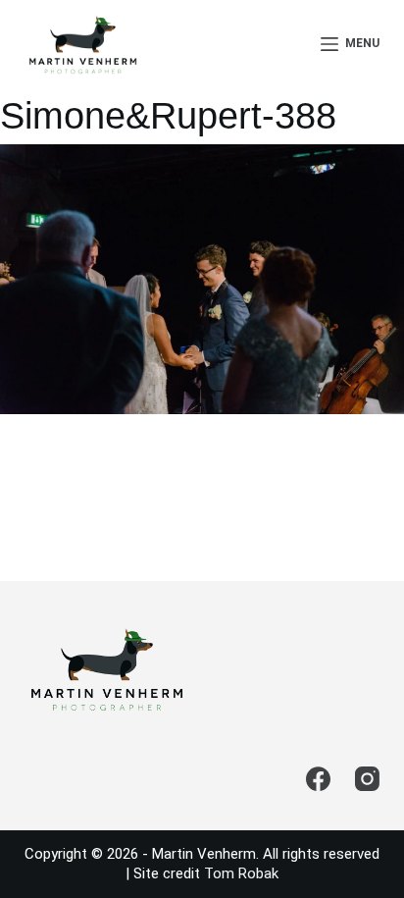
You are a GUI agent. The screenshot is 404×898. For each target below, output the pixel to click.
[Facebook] (318, 778)
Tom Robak (241, 873)
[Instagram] (367, 778)
